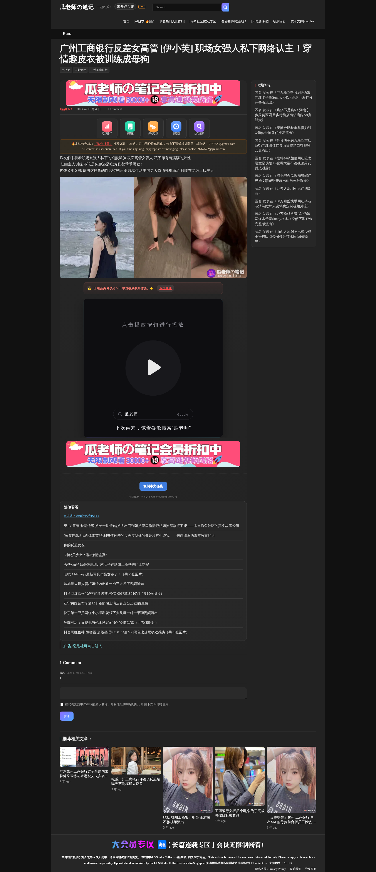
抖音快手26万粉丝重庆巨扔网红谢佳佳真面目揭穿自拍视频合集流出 (283, 145)
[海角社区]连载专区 (203, 21)
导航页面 (310, 868)
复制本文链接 (153, 486)
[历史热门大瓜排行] (172, 21)
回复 (90, 672)
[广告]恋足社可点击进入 (82, 646)
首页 (126, 21)
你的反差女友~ (75, 545)
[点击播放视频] (153, 368)
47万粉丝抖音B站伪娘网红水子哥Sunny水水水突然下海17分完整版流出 (283, 97)
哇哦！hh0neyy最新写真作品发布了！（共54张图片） (104, 574)
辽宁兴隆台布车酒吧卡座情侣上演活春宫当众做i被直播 (106, 603)
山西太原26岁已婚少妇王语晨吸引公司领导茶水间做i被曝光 (283, 236)
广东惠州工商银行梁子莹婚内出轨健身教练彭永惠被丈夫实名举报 (84, 776)
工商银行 (80, 69)
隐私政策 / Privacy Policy (270, 868)
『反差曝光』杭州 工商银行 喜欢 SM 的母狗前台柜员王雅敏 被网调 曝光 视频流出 (291, 822)
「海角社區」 (103, 143)
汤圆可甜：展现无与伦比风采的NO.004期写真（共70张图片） (111, 622)
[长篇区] (130, 128)
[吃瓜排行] (107, 128)
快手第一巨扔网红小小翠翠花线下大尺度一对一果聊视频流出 (111, 613)
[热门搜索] (199, 128)
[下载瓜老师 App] (142, 7)
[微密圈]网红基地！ (233, 21)
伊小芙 (66, 69)
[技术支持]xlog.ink (302, 21)
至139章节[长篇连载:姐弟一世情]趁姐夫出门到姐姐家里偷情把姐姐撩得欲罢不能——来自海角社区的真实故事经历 (151, 526)
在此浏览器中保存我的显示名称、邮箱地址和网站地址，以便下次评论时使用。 (118, 704)
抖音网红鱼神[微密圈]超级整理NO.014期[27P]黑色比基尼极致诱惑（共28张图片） (126, 632)
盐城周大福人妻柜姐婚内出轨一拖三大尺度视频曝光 (104, 584)
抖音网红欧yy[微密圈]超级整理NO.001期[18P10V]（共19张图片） (114, 593)
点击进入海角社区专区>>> (81, 516)
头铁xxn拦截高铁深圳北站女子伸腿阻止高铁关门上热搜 (106, 564)
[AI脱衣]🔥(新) (144, 21)
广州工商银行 (99, 69)
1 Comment (114, 109)
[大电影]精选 (260, 21)
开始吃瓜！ (66, 109)
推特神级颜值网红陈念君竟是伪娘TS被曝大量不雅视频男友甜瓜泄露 (283, 163)
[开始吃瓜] (153, 128)
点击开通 (165, 288)
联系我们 (279, 21)
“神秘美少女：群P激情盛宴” (85, 555)
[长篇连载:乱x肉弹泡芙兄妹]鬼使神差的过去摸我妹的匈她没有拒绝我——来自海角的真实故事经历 (139, 535)
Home (67, 33)
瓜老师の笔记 (77, 7)
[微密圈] (176, 128)
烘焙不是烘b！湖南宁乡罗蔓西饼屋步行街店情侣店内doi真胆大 (283, 115)
